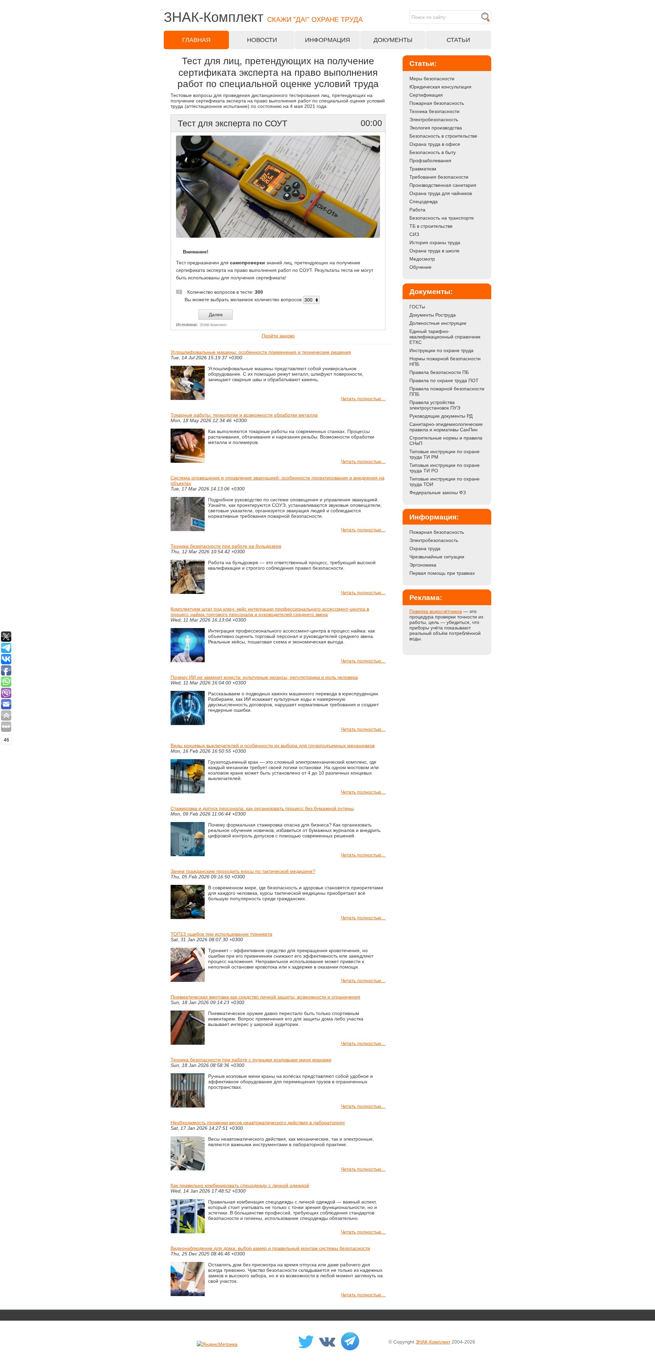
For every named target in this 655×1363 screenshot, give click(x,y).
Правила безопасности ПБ (439, 372)
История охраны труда (434, 242)
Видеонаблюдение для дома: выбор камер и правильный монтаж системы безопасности (270, 1248)
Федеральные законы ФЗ (437, 492)
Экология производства (435, 127)
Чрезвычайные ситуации (436, 556)
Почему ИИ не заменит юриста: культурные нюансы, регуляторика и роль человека (264, 677)
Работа (417, 209)
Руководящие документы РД (440, 416)
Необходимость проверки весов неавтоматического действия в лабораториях (258, 1122)
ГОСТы (417, 306)
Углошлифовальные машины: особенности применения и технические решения (261, 352)
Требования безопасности (438, 177)
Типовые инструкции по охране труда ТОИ (444, 481)
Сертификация (426, 95)
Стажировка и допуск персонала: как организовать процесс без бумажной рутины (262, 808)
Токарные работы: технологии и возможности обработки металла (244, 415)
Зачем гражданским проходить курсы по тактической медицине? (243, 871)
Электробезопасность (433, 119)
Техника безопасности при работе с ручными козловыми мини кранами (251, 1059)
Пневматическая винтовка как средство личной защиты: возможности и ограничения (265, 997)
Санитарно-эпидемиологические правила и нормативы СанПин (446, 426)
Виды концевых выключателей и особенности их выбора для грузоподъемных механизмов (273, 745)
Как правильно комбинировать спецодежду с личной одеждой (240, 1185)
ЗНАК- (263, 17)
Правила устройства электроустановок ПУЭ (434, 405)
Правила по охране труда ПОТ (444, 380)
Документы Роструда (432, 315)
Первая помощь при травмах (442, 573)
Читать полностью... (363, 398)
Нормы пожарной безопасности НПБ (445, 361)
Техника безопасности (434, 111)
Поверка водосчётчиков (435, 611)
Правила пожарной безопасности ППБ (446, 391)
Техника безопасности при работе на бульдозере (226, 546)
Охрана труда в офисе (434, 144)
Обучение (420, 267)
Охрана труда (424, 548)
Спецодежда (423, 201)
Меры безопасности (431, 78)
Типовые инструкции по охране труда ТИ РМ (444, 454)
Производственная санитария (442, 185)
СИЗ (414, 234)
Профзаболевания (430, 160)
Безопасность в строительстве (443, 136)
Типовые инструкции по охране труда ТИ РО (444, 467)
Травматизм (422, 168)
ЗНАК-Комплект (433, 1342)
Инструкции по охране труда (441, 350)
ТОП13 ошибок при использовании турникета (221, 934)
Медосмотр (422, 259)
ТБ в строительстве (431, 226)
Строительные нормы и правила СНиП (445, 440)
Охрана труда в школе (434, 250)
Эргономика (422, 565)
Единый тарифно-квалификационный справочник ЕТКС (444, 337)
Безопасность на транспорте (441, 218)
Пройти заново (278, 335)
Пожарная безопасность (436, 103)
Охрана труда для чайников (440, 193)
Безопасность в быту (432, 152)
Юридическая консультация (440, 86)
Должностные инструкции (437, 323)
